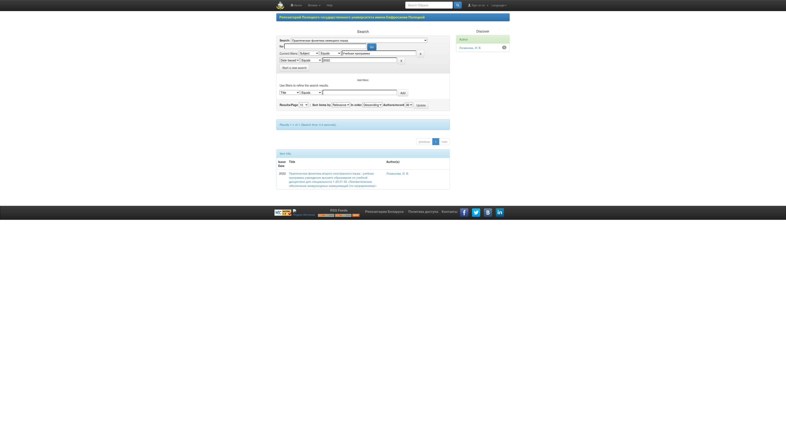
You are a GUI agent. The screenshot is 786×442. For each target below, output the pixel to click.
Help (330, 5)
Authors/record (393, 105)
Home (297, 5)
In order (356, 105)
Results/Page (289, 105)
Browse (313, 5)
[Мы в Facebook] (464, 213)
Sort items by (321, 105)
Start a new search (294, 68)
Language (498, 5)
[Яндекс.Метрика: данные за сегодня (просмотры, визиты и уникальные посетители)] (304, 212)
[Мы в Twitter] (476, 213)
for (281, 46)
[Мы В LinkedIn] (500, 213)
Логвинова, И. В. (397, 173)
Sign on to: (478, 5)
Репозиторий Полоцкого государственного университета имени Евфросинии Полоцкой (352, 17)
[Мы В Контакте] (488, 213)
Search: (285, 40)
